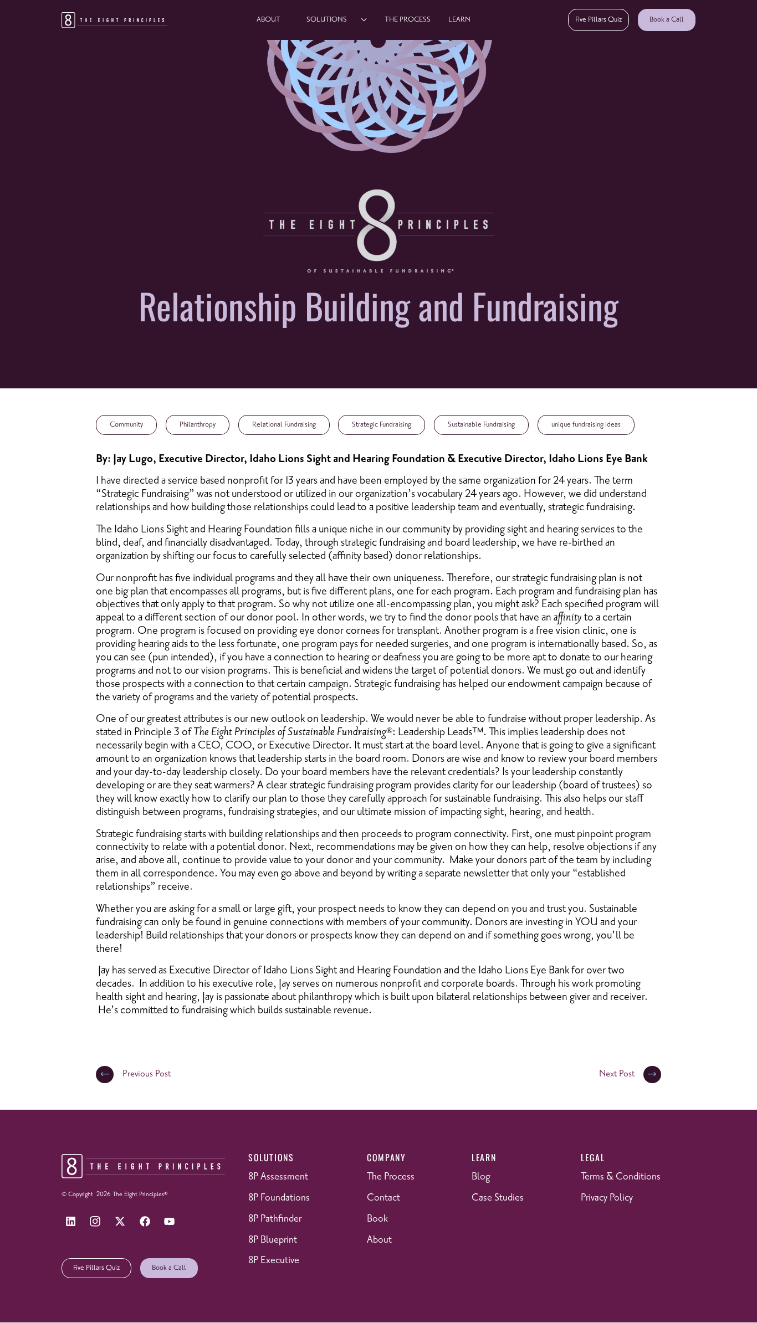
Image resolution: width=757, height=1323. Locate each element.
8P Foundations (279, 1198)
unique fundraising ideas (586, 424)
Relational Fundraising (284, 424)
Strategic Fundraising (381, 424)
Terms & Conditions (621, 1177)
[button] (332, 20)
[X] (120, 1221)
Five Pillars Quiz (598, 19)
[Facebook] (145, 1221)
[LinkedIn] (70, 1221)
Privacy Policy (607, 1198)
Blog (481, 1177)
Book (377, 1219)
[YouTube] (169, 1221)
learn (459, 19)
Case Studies (498, 1198)
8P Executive (273, 1261)
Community (126, 424)
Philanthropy (198, 424)
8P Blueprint (272, 1240)
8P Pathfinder (274, 1219)
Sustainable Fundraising (481, 424)
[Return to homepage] (114, 20)
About (268, 19)
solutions (326, 19)
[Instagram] (95, 1221)
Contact (383, 1198)
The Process (408, 19)
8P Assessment (278, 1177)
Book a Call (666, 19)
